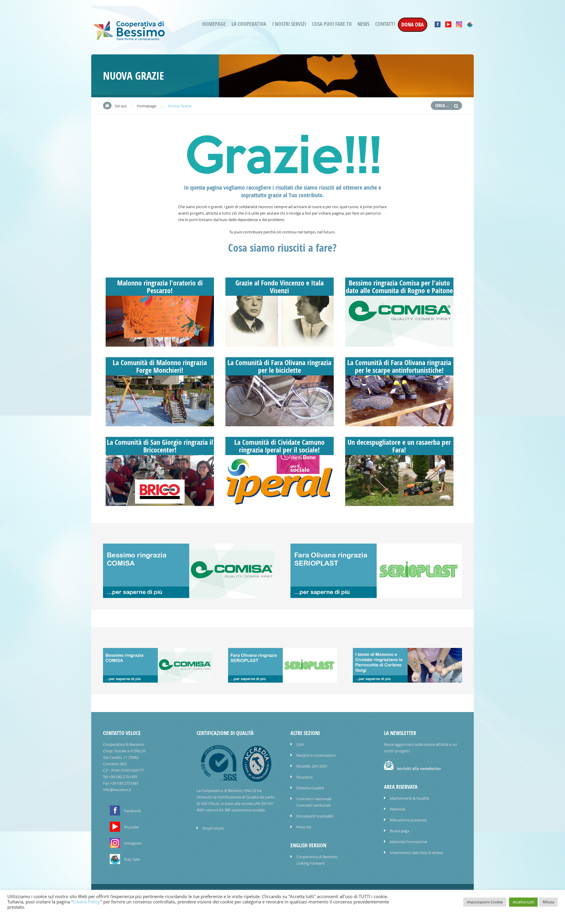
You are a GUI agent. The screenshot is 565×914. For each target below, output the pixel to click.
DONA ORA (412, 24)
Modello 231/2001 (312, 766)
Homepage (214, 24)
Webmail (397, 809)
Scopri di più (213, 828)
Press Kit (303, 827)
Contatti (385, 24)
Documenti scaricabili (314, 816)
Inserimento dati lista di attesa (416, 852)
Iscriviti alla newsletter (419, 768)
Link (300, 744)
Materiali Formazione (408, 841)
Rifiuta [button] (548, 902)
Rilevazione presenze (408, 820)
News (363, 24)
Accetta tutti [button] (523, 902)
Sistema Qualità (310, 788)
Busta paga (399, 830)
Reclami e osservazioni (315, 755)
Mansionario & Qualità (409, 798)
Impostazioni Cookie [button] (485, 902)
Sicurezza (304, 777)
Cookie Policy (86, 902)
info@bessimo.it (117, 789)
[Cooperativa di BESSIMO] (129, 38)
